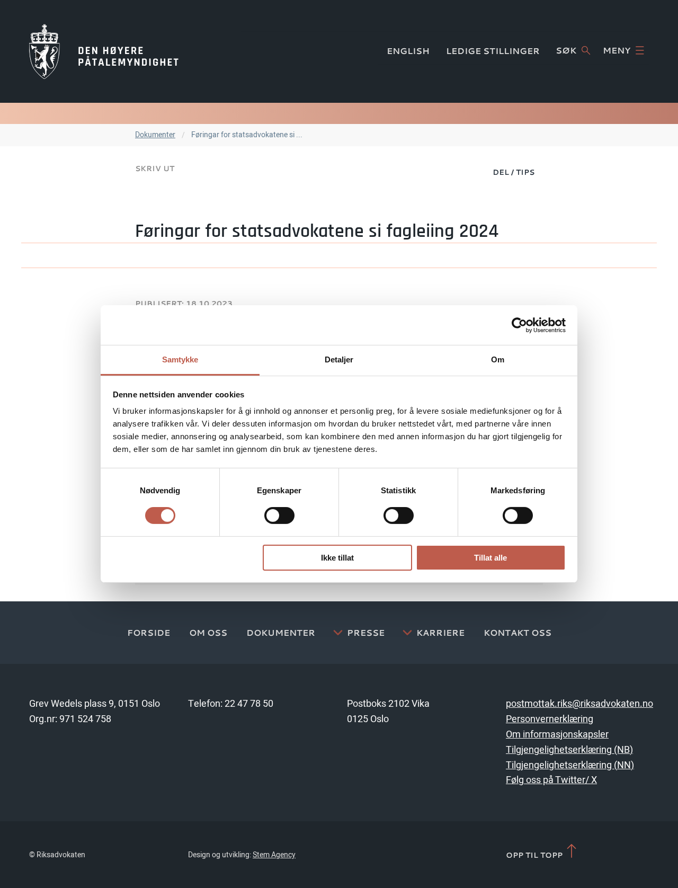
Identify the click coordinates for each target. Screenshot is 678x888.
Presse (366, 632)
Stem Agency (274, 854)
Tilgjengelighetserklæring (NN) (570, 765)
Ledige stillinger (493, 51)
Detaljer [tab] (339, 359)
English (408, 51)
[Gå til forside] (104, 51)
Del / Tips (513, 172)
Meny (616, 50)
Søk (566, 50)
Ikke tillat (337, 557)
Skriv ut (154, 168)
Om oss (208, 632)
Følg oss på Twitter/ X (551, 780)
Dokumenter (155, 134)
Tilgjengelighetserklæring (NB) (569, 750)
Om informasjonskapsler (557, 734)
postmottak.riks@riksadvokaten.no (579, 704)
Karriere (440, 632)
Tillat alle (490, 557)
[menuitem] (513, 171)
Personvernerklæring (549, 719)
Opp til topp (535, 854)
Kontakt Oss (517, 632)
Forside (148, 632)
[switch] (279, 515)
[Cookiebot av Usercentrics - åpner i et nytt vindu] (519, 325)
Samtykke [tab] (180, 359)
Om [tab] (497, 359)
